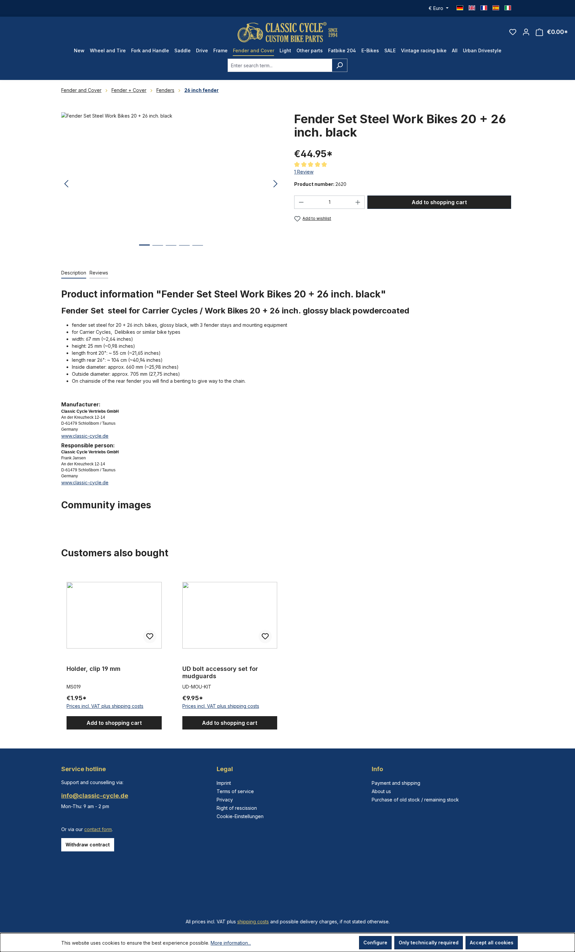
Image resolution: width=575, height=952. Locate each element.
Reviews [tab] (99, 272)
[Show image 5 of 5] (197, 250)
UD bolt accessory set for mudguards (220, 672)
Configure (375, 942)
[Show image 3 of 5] (171, 250)
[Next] (276, 184)
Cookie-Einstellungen (240, 816)
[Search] (339, 65)
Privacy (225, 799)
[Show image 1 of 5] (144, 249)
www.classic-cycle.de (84, 436)
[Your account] (526, 32)
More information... (231, 943)
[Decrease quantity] (301, 202)
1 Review (303, 172)
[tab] (73, 272)
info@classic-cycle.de (94, 795)
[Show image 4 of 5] (184, 250)
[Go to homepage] (287, 32)
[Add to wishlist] (149, 636)
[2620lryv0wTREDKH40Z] (171, 183)
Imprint (224, 783)
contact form (98, 829)
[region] (171, 183)
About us (381, 791)
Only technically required (429, 942)
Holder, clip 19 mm (93, 668)
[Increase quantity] (358, 202)
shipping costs (253, 921)
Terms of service (235, 791)
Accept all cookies (491, 942)
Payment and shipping (396, 783)
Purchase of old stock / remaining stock (415, 799)
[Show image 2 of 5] (157, 250)
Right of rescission (237, 808)
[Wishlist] (513, 32)
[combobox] (280, 65)
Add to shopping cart (439, 202)
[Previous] (66, 184)
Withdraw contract (88, 844)
